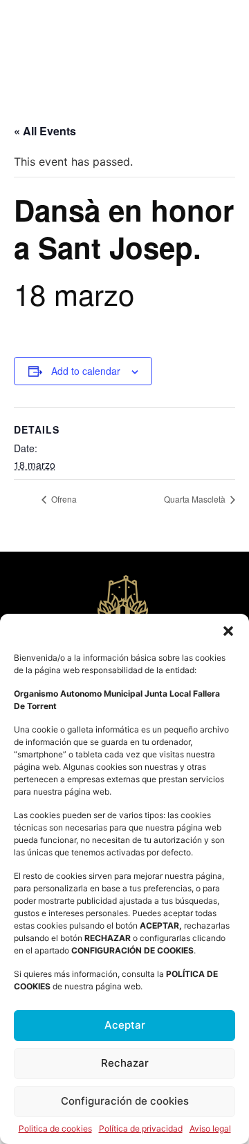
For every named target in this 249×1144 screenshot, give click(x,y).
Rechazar (125, 1062)
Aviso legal (210, 1129)
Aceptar (124, 1024)
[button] (228, 631)
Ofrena (63, 499)
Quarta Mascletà (196, 499)
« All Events (45, 131)
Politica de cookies (55, 1129)
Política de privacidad (141, 1129)
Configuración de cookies (125, 1100)
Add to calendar (85, 371)
